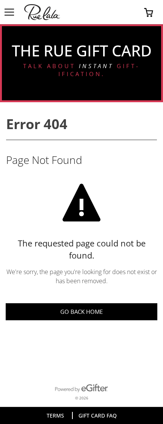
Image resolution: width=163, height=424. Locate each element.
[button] (148, 12)
